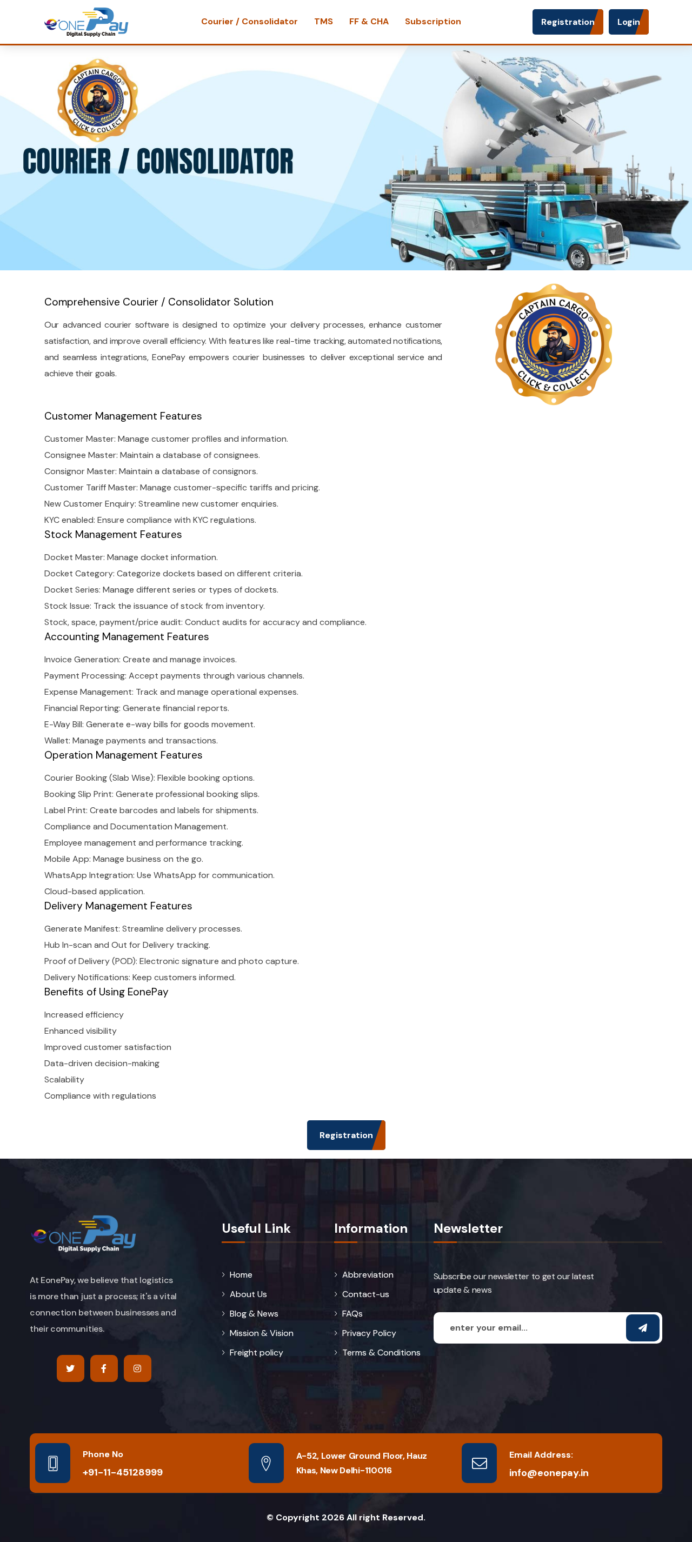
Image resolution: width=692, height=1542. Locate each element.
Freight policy (256, 1352)
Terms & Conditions (381, 1352)
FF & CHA (369, 21)
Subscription (433, 21)
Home (241, 1275)
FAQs (352, 1313)
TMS (323, 21)
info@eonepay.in (549, 1472)
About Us (248, 1294)
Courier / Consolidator (249, 21)
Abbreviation (368, 1275)
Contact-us (365, 1294)
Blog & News (254, 1313)
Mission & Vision (262, 1333)
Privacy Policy (369, 1333)
